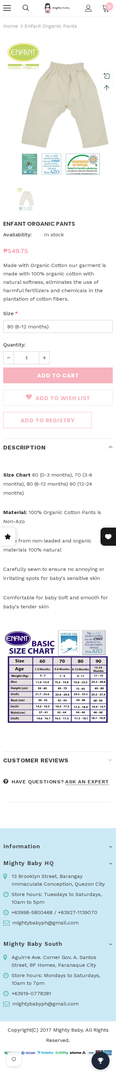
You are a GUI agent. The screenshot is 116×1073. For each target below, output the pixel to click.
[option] (58, 108)
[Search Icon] (26, 8)
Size (10, 313)
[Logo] (57, 8)
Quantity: (14, 345)
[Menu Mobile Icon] (7, 8)
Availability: (17, 235)
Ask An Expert (87, 782)
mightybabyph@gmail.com (45, 923)
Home (10, 26)
